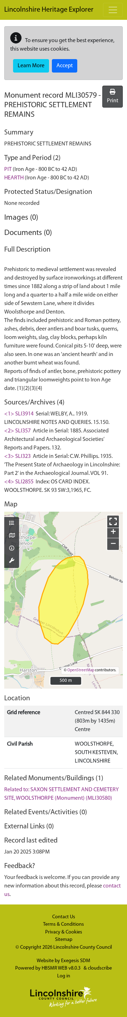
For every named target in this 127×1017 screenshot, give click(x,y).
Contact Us (63, 917)
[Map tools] (12, 561)
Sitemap (63, 939)
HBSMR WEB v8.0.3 (61, 968)
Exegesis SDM (75, 961)
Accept (64, 66)
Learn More (31, 66)
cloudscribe (100, 968)
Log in (63, 976)
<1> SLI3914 (19, 414)
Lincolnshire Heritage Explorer (48, 9)
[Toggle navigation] (113, 10)
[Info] (12, 548)
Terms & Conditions (63, 924)
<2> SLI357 (17, 431)
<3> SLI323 (17, 456)
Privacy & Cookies (63, 932)
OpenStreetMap (80, 670)
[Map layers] (12, 523)
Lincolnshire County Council (82, 947)
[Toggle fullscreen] (113, 521)
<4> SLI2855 (19, 482)
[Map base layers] (12, 536)
